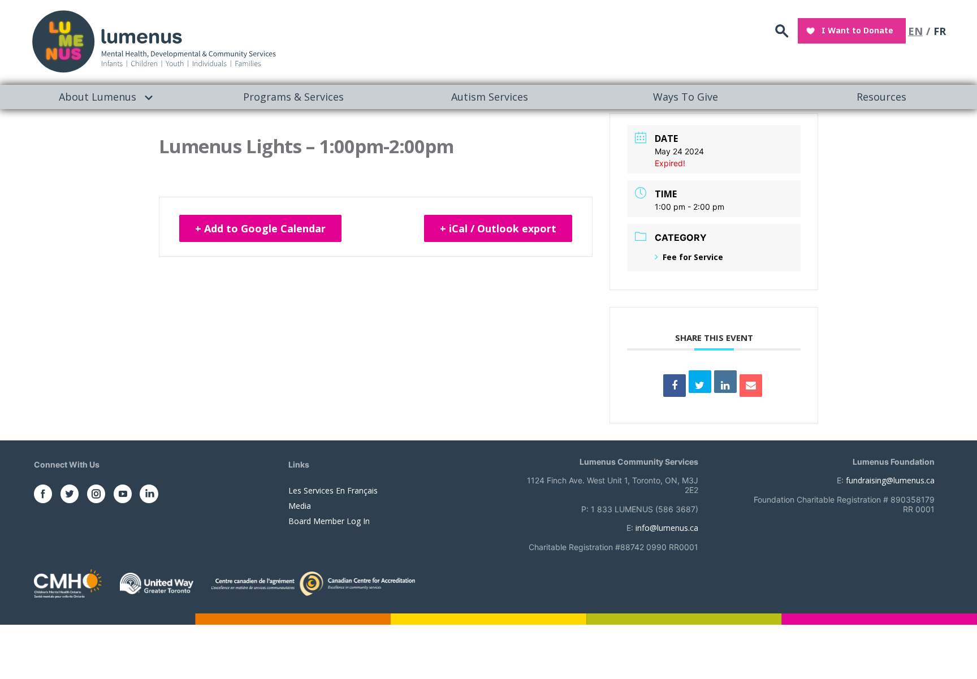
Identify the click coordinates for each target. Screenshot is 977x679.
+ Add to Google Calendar (260, 228)
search (782, 31)
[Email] (751, 385)
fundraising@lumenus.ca (890, 480)
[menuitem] (98, 97)
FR (939, 31)
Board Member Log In (329, 521)
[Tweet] (700, 381)
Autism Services (489, 96)
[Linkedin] (725, 381)
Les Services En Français (333, 490)
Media (299, 505)
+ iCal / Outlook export (498, 228)
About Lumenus (97, 96)
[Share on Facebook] (674, 385)
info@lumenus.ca (667, 527)
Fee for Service (693, 257)
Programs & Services (293, 96)
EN (915, 31)
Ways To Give (685, 96)
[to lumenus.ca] (153, 40)
